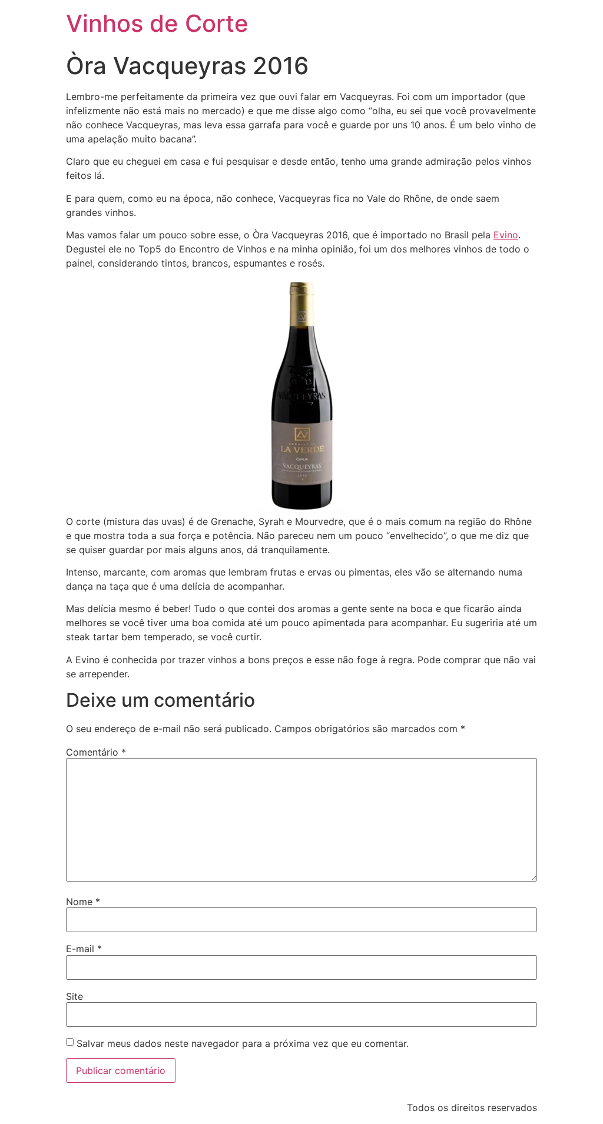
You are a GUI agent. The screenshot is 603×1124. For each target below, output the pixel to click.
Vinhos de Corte (157, 23)
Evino (505, 235)
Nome (83, 901)
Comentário (96, 752)
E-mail (84, 948)
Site (74, 996)
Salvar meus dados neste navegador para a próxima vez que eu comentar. (243, 1043)
